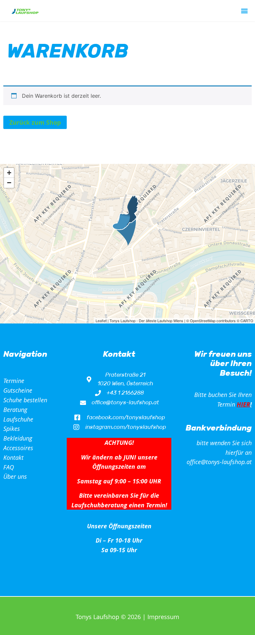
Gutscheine (17, 390)
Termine (13, 381)
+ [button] (9, 173)
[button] (244, 10)
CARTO (246, 320)
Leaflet (101, 320)
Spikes (11, 429)
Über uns (15, 476)
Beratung (15, 410)
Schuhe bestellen (25, 400)
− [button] (9, 183)
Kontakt (13, 457)
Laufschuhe (18, 419)
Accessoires (18, 448)
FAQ (8, 467)
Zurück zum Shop (35, 122)
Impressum (163, 617)
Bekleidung (17, 438)
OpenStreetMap (202, 320)
